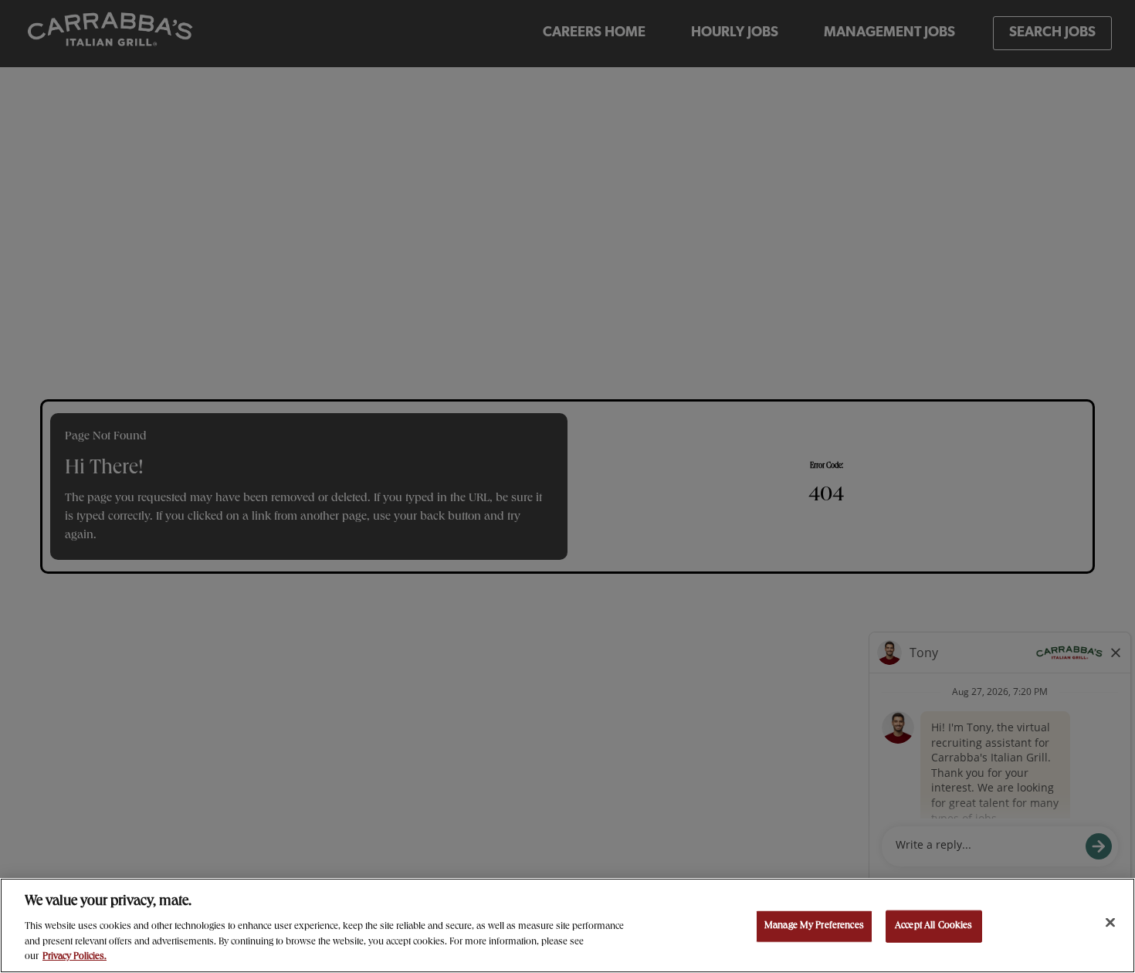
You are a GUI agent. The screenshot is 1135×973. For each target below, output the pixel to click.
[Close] (1110, 923)
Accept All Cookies (933, 926)
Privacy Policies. (74, 957)
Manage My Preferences (814, 926)
